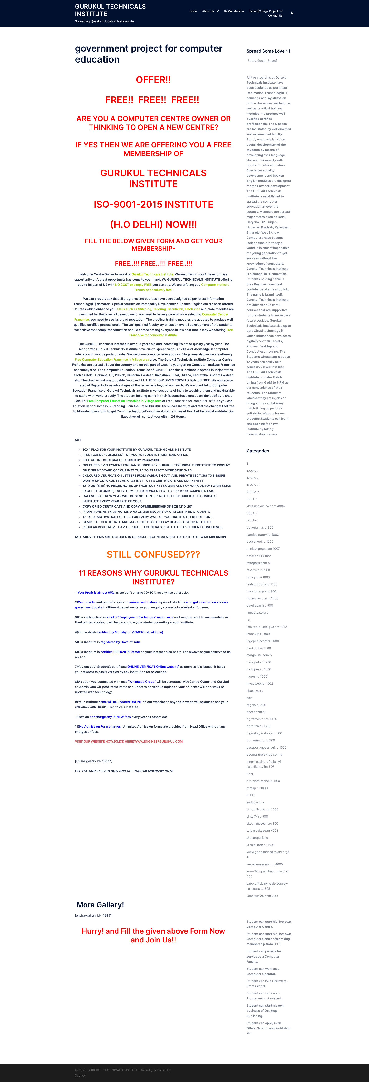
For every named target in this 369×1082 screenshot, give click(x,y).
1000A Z (253, 471)
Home (193, 11)
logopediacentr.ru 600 (263, 641)
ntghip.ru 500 (256, 705)
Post (250, 774)
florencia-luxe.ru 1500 (262, 598)
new (250, 698)
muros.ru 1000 (257, 676)
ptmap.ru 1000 (257, 788)
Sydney (80, 1075)
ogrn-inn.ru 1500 (259, 726)
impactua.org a (257, 612)
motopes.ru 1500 (259, 669)
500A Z (252, 499)
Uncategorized (257, 838)
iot (248, 620)
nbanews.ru (255, 691)
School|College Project (263, 11)
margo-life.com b (259, 655)
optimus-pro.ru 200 (261, 740)
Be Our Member (234, 11)
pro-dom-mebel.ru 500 (263, 781)
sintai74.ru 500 (257, 816)
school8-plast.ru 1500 (262, 809)
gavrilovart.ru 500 (260, 605)
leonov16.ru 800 (258, 634)
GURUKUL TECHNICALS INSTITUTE (110, 10)
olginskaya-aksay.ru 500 (264, 733)
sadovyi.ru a (255, 802)
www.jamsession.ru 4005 (265, 864)
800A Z (252, 513)
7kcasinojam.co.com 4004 (266, 506)
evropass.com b (258, 563)
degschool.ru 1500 (260, 541)
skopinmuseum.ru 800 (263, 823)
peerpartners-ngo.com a (264, 754)
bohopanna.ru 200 (260, 527)
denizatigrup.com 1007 (263, 549)
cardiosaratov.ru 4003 (263, 534)
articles (252, 520)
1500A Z (253, 485)
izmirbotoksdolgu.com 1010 (267, 627)
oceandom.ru (256, 712)
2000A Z (253, 492)
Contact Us (275, 15)
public (251, 795)
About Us (208, 11)
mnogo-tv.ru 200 (259, 662)
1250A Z (253, 478)
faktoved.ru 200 (258, 570)
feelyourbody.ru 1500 (262, 584)
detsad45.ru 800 (259, 556)
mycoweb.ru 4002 (260, 683)
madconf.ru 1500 (259, 648)
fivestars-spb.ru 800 (261, 591)
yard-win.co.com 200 (262, 896)
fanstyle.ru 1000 (258, 577)
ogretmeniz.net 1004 (262, 719)
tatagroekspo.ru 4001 (262, 830)
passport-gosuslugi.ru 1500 (267, 747)
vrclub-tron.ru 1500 (261, 845)
